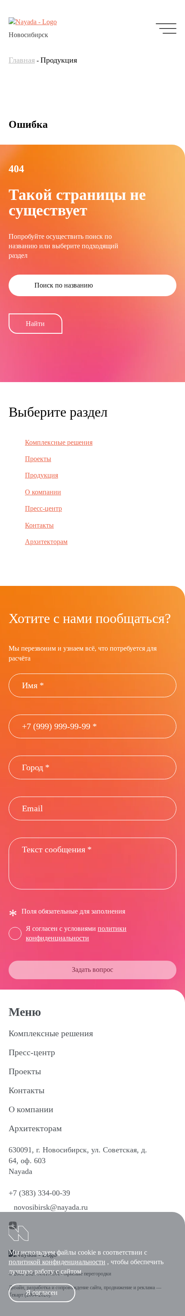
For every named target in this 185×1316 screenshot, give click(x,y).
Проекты (38, 458)
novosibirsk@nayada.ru (51, 1207)
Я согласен (42, 1292)
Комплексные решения (58, 442)
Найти (35, 323)
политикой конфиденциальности (57, 1261)
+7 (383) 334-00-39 (39, 1193)
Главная (22, 60)
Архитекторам (46, 541)
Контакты (39, 525)
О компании (43, 492)
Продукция (41, 475)
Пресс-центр (43, 508)
